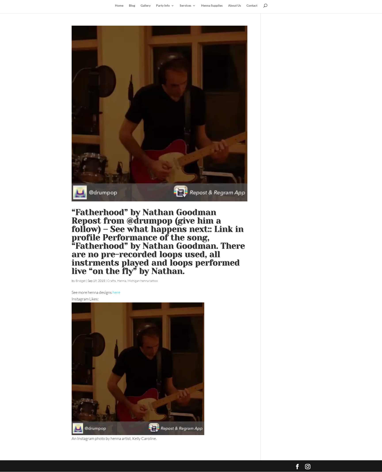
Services (185, 5)
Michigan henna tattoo (143, 281)
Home (119, 5)
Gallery (146, 5)
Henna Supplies (212, 5)
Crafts (111, 281)
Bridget (81, 281)
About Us (234, 5)
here (116, 292)
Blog (132, 5)
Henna (121, 281)
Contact (251, 5)
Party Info (163, 5)
